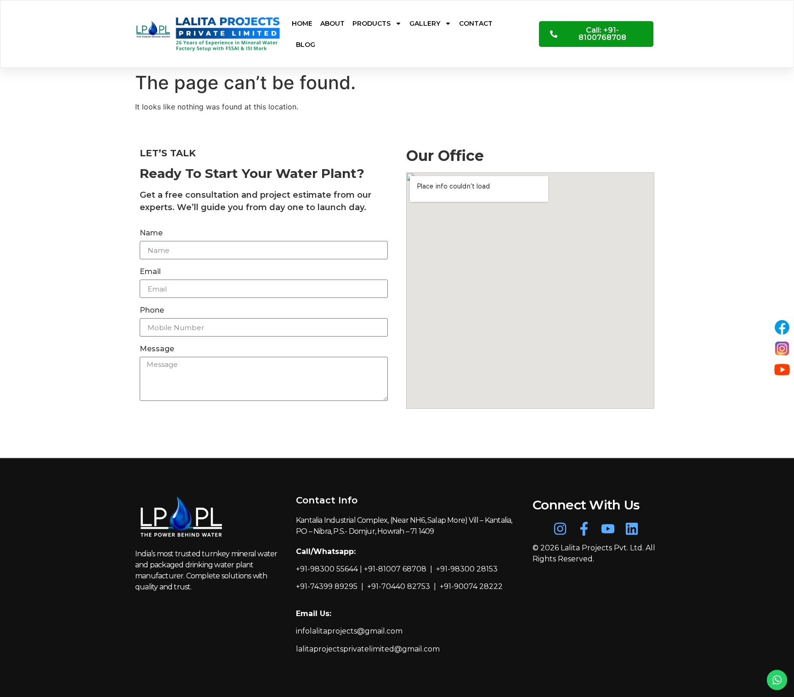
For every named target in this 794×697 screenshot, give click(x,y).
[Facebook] (782, 327)
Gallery (424, 23)
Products (371, 23)
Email (150, 272)
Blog (305, 44)
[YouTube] (782, 369)
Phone (152, 310)
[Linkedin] (632, 529)
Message (157, 349)
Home (302, 23)
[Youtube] (608, 529)
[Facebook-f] (584, 529)
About (332, 23)
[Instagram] (560, 529)
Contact (476, 23)
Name (151, 233)
